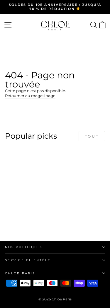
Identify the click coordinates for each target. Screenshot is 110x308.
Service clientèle (28, 260)
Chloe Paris (20, 273)
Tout (92, 136)
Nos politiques (24, 247)
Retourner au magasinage (30, 96)
